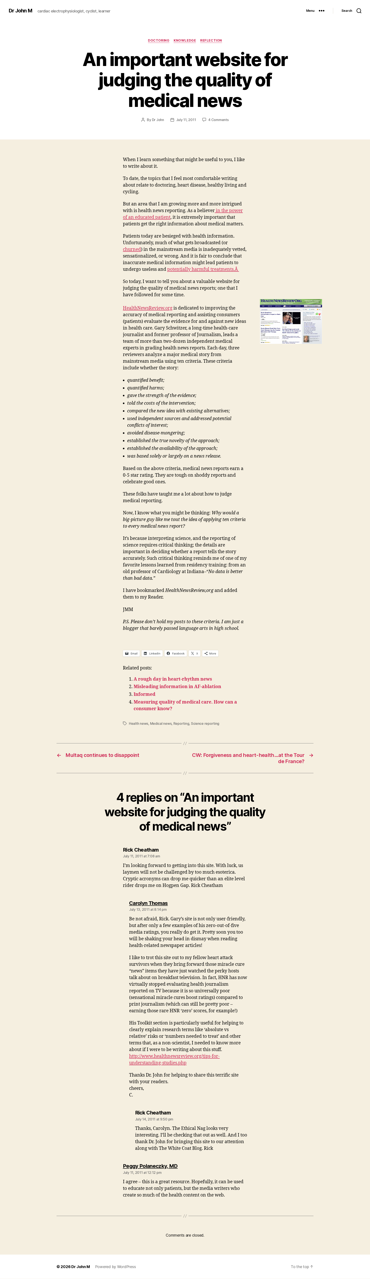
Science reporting (205, 723)
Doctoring (158, 40)
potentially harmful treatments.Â (203, 269)
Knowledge (185, 40)
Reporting (181, 723)
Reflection (211, 40)
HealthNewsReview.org (147, 308)
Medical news (161, 723)
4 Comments (218, 120)
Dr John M (20, 10)
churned (132, 249)
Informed (144, 694)
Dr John (158, 120)
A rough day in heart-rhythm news (173, 679)
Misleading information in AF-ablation (177, 687)
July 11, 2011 (186, 120)
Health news (138, 723)
